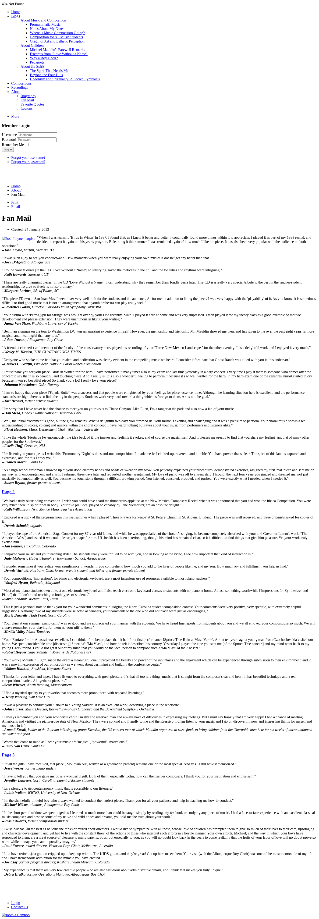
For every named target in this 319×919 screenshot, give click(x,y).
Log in (8, 149)
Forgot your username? (28, 158)
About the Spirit (32, 66)
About (16, 92)
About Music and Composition (43, 20)
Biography (28, 96)
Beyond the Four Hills (46, 75)
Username (9, 135)
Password (9, 140)
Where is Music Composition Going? (57, 33)
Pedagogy (37, 62)
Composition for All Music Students (56, 37)
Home (15, 12)
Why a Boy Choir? (44, 58)
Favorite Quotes (32, 104)
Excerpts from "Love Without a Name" (59, 54)
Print (14, 202)
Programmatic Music (45, 24)
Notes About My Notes (47, 29)
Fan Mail (27, 100)
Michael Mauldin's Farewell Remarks (57, 50)
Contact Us (19, 907)
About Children (32, 45)
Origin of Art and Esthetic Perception (57, 41)
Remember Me (13, 145)
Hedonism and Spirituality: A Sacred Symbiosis (65, 79)
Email (15, 207)
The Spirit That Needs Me (49, 71)
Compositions (21, 83)
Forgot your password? (28, 162)
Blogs (15, 16)
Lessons (26, 108)
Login (15, 903)
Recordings (19, 87)
